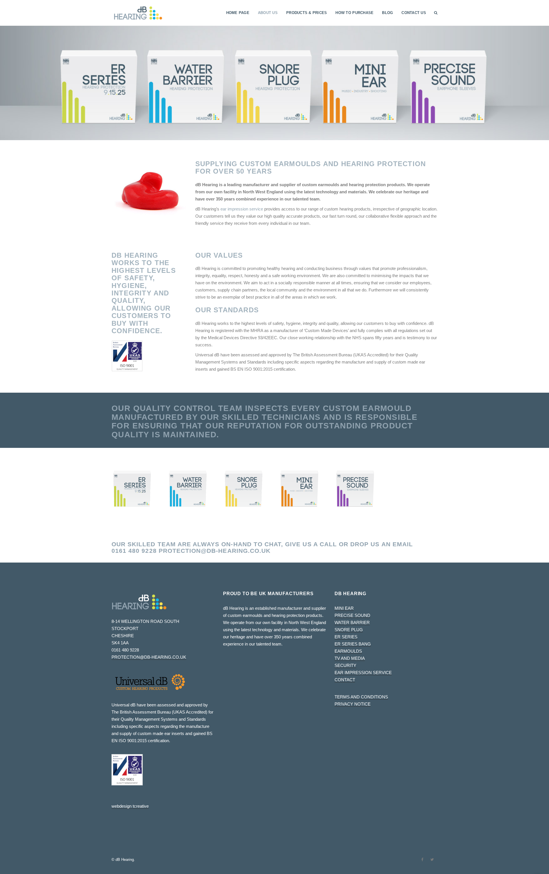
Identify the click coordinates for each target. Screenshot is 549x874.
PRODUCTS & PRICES (306, 13)
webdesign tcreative (130, 806)
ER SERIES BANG (353, 643)
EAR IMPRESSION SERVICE (363, 672)
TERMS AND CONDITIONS (361, 696)
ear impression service (241, 208)
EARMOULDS (348, 651)
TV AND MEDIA (350, 658)
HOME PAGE (237, 13)
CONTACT (345, 679)
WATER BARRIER (352, 622)
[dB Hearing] (138, 13)
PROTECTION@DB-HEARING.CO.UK (214, 550)
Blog (387, 13)
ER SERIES (346, 636)
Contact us (413, 13)
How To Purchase (354, 13)
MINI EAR (344, 608)
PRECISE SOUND (352, 615)
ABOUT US (268, 13)
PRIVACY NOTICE (353, 704)
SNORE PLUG (349, 629)
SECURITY (345, 665)
